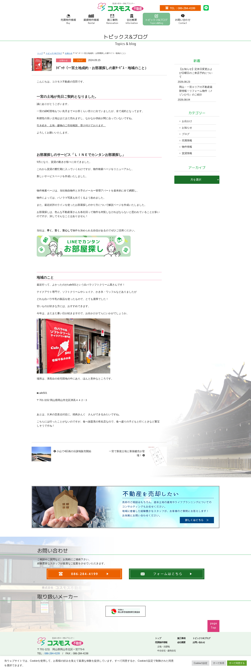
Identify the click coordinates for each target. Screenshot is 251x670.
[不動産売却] (125, 525)
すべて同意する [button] (237, 663)
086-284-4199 (52, 653)
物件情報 (187, 146)
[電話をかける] (84, 577)
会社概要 (132, 21)
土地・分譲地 (163, 646)
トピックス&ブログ (156, 21)
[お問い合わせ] (166, 577)
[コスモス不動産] (120, 8)
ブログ (186, 133)
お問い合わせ (182, 21)
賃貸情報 (187, 153)
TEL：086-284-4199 (182, 8)
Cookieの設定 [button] (200, 663)
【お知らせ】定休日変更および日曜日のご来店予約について (195, 73)
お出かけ (187, 121)
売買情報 (187, 140)
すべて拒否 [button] (218, 663)
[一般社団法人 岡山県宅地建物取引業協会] (125, 614)
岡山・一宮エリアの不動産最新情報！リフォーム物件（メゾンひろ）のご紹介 (195, 90)
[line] (206, 8)
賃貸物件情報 (91, 21)
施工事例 (112, 21)
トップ (158, 638)
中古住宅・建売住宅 (166, 650)
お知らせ (187, 127)
